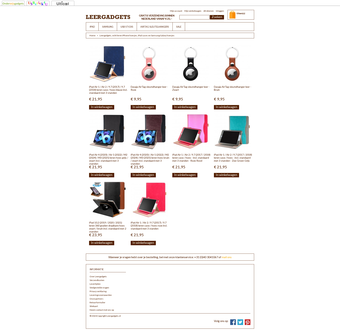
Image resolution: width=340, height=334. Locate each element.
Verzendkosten (97, 280)
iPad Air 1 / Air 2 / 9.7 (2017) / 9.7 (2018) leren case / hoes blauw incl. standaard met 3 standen (108, 89)
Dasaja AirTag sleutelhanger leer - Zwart (190, 88)
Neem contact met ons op (102, 310)
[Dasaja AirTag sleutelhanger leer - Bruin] (232, 63)
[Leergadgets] (108, 17)
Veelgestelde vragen (99, 287)
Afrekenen (208, 11)
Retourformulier (97, 302)
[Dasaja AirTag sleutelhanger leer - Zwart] (190, 63)
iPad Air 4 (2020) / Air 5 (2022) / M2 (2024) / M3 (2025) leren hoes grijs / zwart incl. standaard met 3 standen (108, 159)
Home (92, 35)
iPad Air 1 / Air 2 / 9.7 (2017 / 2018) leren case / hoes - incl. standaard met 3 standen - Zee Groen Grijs (233, 157)
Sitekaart (94, 306)
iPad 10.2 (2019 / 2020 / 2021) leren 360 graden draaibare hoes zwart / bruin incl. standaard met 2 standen (107, 227)
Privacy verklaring (98, 291)
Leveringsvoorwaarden (101, 295)
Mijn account (176, 11)
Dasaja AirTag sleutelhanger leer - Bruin (232, 88)
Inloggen (220, 11)
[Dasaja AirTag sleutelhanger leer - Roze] (149, 63)
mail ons (227, 257)
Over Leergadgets (98, 276)
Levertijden (95, 284)
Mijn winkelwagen (192, 11)
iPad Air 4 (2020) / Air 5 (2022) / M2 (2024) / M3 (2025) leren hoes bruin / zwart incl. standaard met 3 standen (150, 159)
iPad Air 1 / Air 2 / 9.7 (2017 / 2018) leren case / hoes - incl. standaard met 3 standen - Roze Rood (191, 157)
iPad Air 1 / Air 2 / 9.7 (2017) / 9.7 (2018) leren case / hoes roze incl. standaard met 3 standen (149, 225)
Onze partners (96, 298)
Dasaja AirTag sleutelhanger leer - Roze (149, 88)
